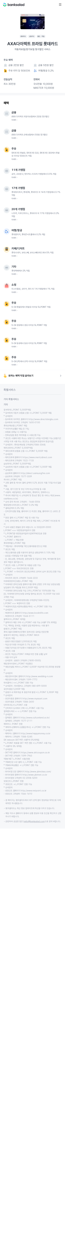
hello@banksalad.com (34, 821)
